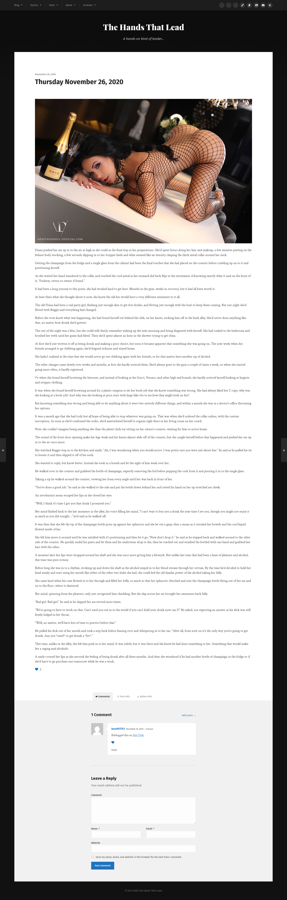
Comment (96, 795)
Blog (16, 5)
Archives (88, 5)
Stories (34, 5)
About (69, 5)
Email (150, 828)
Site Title (138, 735)
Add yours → (189, 715)
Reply (114, 750)
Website (95, 842)
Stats (52, 5)
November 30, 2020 (139, 729)
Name (95, 828)
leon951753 (118, 728)
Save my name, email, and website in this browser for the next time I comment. (139, 857)
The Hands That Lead (143, 27)
